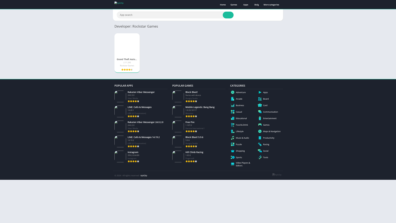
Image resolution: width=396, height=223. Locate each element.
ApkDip (143, 175)
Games (233, 4)
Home (223, 4)
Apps (245, 4)
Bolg (256, 4)
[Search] (228, 15)
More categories (271, 4)
